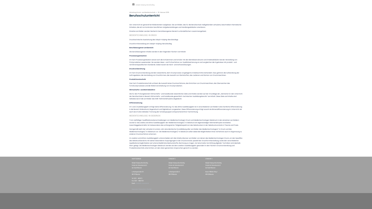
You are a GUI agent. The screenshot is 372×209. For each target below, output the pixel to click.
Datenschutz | (143, 189)
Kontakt (149, 189)
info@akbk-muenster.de (142, 183)
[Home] (143, 4)
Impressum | (135, 189)
